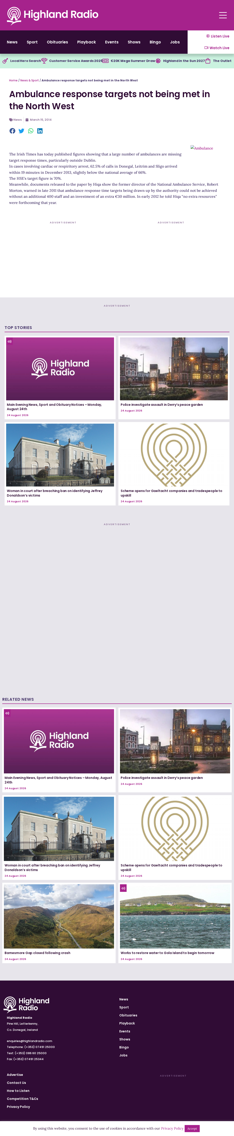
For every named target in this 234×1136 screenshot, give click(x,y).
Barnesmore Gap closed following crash (37, 953)
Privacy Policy (18, 1106)
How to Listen (18, 1090)
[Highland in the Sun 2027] (158, 61)
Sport (32, 42)
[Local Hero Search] (5, 61)
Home (13, 80)
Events (112, 42)
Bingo (155, 42)
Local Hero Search (25, 61)
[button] (12, 131)
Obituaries (57, 42)
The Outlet (222, 61)
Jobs (175, 42)
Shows (134, 42)
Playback (86, 42)
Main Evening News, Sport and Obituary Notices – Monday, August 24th (54, 407)
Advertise (15, 1074)
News (12, 42)
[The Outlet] (208, 61)
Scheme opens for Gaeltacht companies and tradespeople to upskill (171, 493)
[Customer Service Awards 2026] (44, 61)
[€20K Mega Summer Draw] (105, 61)
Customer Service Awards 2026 (75, 61)
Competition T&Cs (22, 1098)
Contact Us (16, 1082)
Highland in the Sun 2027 (184, 61)
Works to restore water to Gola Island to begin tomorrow (167, 953)
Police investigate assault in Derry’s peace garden (162, 404)
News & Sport (29, 80)
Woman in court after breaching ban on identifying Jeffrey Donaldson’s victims (54, 493)
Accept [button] (192, 1129)
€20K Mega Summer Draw (133, 61)
